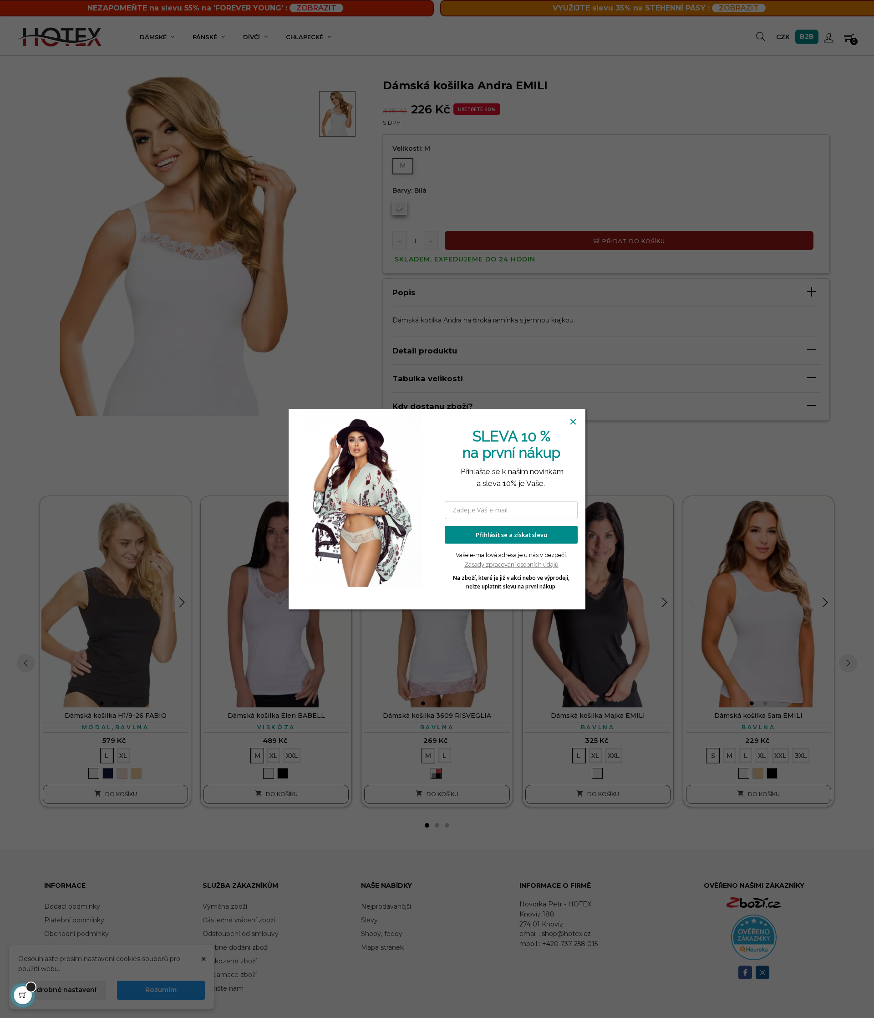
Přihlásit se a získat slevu (511, 535)
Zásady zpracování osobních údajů (511, 564)
